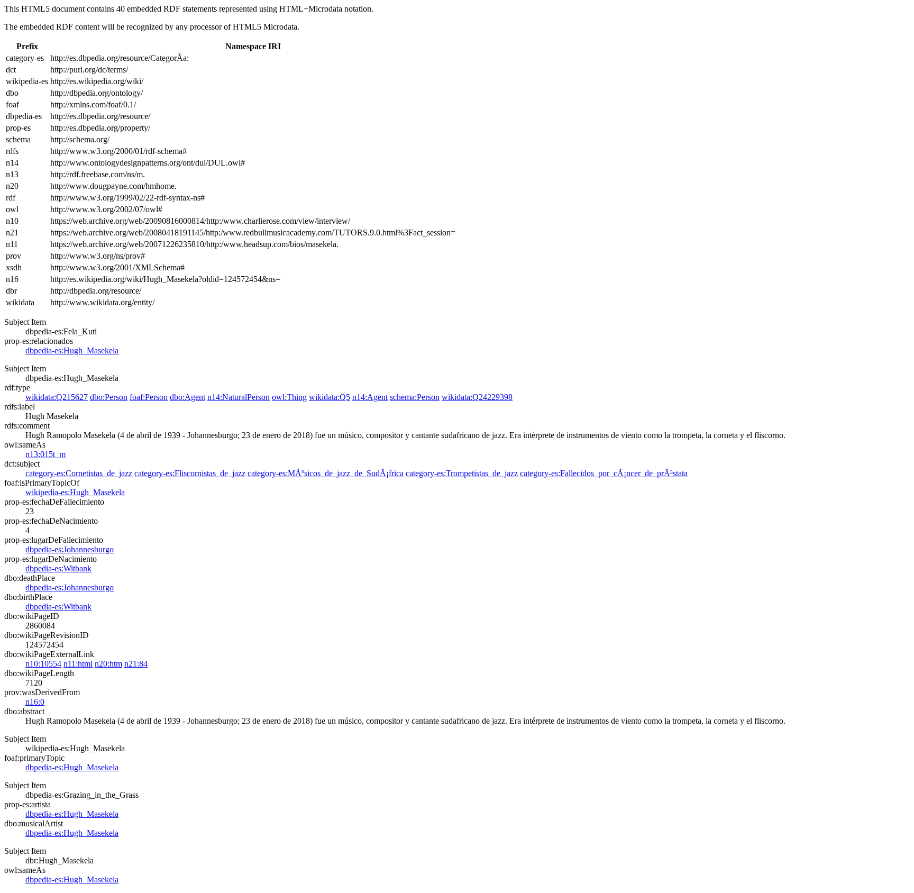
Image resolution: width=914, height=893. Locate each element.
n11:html (78, 663)
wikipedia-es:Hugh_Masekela (75, 492)
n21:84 (136, 663)
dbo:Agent (187, 397)
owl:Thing (289, 397)
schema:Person (415, 397)
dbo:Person (108, 397)
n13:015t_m (45, 454)
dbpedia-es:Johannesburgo (69, 549)
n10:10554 (43, 663)
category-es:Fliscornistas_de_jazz (189, 473)
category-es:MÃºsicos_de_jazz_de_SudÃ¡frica (326, 473)
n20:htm (108, 663)
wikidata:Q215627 (56, 397)
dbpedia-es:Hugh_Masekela (71, 350)
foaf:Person (149, 397)
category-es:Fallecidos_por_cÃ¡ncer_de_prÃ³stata (604, 473)
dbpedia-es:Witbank (58, 568)
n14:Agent (370, 397)
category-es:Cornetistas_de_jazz (78, 473)
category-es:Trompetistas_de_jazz (462, 473)
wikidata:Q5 (329, 397)
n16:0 (34, 701)
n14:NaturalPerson (238, 397)
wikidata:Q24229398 (477, 397)
